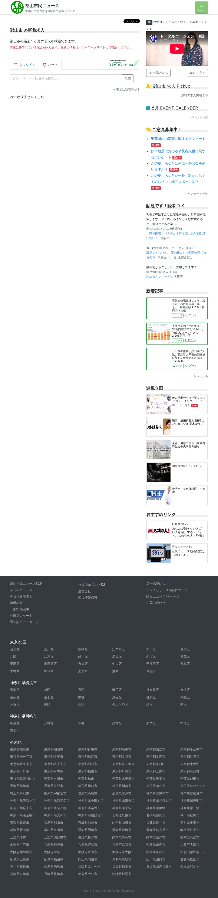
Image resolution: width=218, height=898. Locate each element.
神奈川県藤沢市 (157, 808)
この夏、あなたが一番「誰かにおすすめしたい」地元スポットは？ (178, 181)
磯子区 (117, 690)
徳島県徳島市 (53, 867)
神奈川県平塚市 (123, 808)
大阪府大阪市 (189, 844)
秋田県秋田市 (189, 815)
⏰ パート (50, 65)
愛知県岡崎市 (87, 830)
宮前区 (15, 731)
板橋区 (83, 649)
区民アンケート (21, 615)
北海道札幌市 (121, 815)
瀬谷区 (117, 697)
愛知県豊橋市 (121, 830)
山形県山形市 (121, 823)
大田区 (151, 649)
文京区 (83, 671)
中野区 (15, 671)
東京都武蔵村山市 (23, 779)
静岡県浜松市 (189, 837)
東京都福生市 (87, 771)
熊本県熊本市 (189, 867)
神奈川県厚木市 (157, 793)
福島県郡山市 (53, 823)
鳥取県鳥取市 (121, 859)
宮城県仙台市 (87, 823)
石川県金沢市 (189, 823)
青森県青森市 (19, 823)
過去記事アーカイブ (24, 622)
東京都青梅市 (87, 749)
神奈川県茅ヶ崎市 (57, 808)
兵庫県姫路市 (87, 844)
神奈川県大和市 (55, 815)
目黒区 (151, 671)
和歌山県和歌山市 (193, 852)
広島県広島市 (19, 859)
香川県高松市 (19, 867)
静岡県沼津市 (155, 837)
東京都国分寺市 (21, 756)
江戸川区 (118, 649)
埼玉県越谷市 (155, 786)
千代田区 (152, 664)
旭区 (47, 690)
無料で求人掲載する (194, 95)
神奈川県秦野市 (89, 808)
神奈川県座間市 (191, 800)
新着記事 (16, 603)
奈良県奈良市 (155, 844)
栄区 (81, 697)
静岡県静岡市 (121, 837)
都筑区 (151, 697)
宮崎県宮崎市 (19, 874)
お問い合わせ (155, 603)
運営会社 (84, 591)
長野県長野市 (87, 837)
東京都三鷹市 (155, 771)
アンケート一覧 (197, 193)
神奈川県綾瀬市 (191, 793)
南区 (183, 704)
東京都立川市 (121, 756)
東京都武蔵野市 (191, 771)
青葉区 (15, 690)
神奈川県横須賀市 (91, 815)
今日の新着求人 (21, 596)
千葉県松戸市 (53, 786)
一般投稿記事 (19, 609)
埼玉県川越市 (121, 786)
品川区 (83, 656)
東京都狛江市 (87, 756)
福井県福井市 (155, 823)
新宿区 (151, 656)
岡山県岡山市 (87, 859)
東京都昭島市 (19, 749)
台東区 (83, 664)
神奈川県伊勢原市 (23, 800)
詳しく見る (197, 73)
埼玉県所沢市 (19, 793)
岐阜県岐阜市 (189, 830)
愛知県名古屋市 (157, 830)
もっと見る (200, 376)
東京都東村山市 (157, 764)
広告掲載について (159, 584)
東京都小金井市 (191, 749)
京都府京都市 (121, 844)
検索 (128, 78)
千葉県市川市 (53, 779)
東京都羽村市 (87, 764)
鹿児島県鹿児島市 (159, 867)
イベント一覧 (199, 117)
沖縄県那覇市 (121, 874)
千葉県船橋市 (19, 786)
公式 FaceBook (89, 585)
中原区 (185, 723)
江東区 (49, 656)
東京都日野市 (19, 771)
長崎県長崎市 (53, 874)
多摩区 (151, 723)
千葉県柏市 (86, 779)
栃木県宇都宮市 (55, 793)
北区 (13, 656)
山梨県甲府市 (19, 844)
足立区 (15, 649)
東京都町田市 (121, 771)
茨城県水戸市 (121, 793)
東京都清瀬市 (121, 749)
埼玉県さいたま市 (193, 786)
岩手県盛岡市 (155, 815)
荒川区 (49, 649)
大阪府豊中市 (87, 852)
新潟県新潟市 (19, 830)
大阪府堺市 (52, 852)
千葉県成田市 (189, 779)
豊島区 (185, 664)
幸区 (81, 723)
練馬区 (49, 671)
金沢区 (185, 690)
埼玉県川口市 (87, 786)
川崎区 (49, 723)
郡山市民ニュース (42, 5)
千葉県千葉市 (155, 779)
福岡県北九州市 (89, 867)
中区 (47, 704)
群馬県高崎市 (87, 793)
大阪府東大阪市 (123, 852)
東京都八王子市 (55, 764)
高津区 (117, 723)
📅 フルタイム (24, 65)
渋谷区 (117, 656)
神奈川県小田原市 (91, 800)
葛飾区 (185, 649)
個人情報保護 (87, 598)
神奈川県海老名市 (57, 800)
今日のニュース (21, 590)
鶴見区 (185, 697)
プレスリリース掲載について (167, 590)
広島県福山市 (53, 859)
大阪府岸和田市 (21, 852)
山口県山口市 (155, 859)
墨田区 (15, 664)
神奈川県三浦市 (191, 808)
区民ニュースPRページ (162, 596)
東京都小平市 (53, 756)
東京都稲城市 (53, 749)
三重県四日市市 (55, 837)
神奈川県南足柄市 (23, 815)
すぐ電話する (158, 73)
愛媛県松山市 (189, 859)
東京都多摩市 (155, 756)
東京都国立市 (155, 749)
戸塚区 (15, 704)
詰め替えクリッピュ (160, 276)
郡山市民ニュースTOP (26, 584)
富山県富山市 (53, 830)
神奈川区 (152, 690)
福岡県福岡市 (121, 867)
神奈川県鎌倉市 (123, 800)
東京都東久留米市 (125, 764)
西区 (81, 704)
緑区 (149, 704)
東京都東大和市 (191, 764)
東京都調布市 (189, 756)
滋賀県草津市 (155, 852)
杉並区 (185, 656)
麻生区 (15, 723)
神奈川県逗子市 (21, 808)
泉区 (81, 690)
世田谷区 (50, 664)
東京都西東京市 (21, 764)
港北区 (49, 697)
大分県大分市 (87, 874)
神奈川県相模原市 (159, 800)
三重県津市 (18, 837)
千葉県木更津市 (123, 779)
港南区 (15, 697)
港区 (115, 671)
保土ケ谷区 (120, 704)
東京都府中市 (53, 771)
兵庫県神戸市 (53, 844)
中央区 (117, 664)
